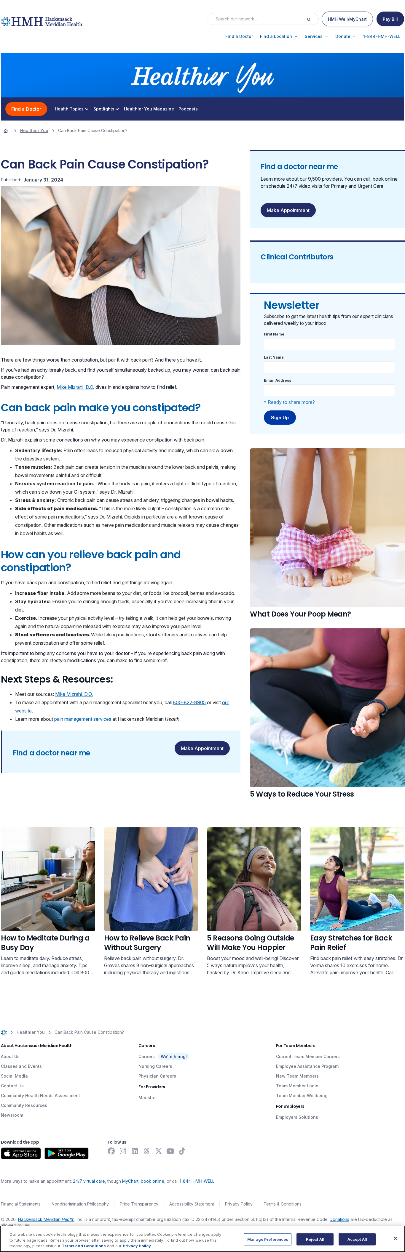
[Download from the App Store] (21, 1153)
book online (152, 1181)
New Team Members (297, 1075)
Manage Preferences (267, 1239)
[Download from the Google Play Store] (66, 1153)
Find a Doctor (26, 109)
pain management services (82, 719)
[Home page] (5, 130)
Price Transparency (139, 1203)
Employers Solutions (297, 1117)
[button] (239, 36)
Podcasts (188, 109)
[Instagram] (123, 1151)
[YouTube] (170, 1151)
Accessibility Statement (191, 1203)
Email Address (277, 380)
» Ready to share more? (289, 402)
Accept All (357, 1239)
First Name (274, 334)
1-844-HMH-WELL (197, 1181)
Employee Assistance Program (307, 1066)
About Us (10, 1056)
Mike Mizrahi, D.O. (75, 387)
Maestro (147, 1097)
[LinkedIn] (134, 1151)
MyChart (130, 1181)
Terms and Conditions (84, 1245)
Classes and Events (21, 1066)
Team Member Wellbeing (302, 1095)
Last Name (274, 357)
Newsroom (12, 1115)
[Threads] (146, 1151)
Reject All (315, 1239)
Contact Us (12, 1085)
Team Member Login (297, 1085)
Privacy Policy (239, 1203)
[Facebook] (111, 1151)
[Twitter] (158, 1151)
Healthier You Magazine (149, 109)
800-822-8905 (189, 702)
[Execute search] (312, 19)
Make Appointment (202, 748)
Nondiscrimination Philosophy (80, 1203)
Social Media (14, 1075)
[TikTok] (182, 1151)
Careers (146, 1056)
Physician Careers (157, 1075)
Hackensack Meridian (46, 1219)
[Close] (395, 1238)
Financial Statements (21, 1203)
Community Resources (24, 1105)
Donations (339, 1219)
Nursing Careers (155, 1066)
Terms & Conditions (283, 1203)
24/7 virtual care (89, 1181)
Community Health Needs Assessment (40, 1095)
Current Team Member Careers (308, 1056)
